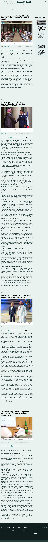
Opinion (15, 6)
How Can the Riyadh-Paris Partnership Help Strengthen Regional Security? (13, 104)
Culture (30, 6)
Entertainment (37, 6)
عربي (1, 1)
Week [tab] (46, 17)
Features (21, 7)
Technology (26, 7)
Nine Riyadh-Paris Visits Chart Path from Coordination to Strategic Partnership (41, 52)
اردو (9, 1)
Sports (34, 6)
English (4, 1)
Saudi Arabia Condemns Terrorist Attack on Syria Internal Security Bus (42, 28)
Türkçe (7, 1)
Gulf (5, 6)
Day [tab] (43, 17)
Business (27, 6)
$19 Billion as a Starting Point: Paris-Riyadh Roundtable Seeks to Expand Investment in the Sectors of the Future (25, 9)
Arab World (8, 6)
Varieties (23, 6)
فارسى (11, 1)
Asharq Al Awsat (6, 46)
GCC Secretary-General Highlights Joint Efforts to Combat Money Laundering (15, 413)
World (12, 6)
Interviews (19, 6)
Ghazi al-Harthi (3, 133)
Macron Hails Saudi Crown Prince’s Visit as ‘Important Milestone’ (16, 296)
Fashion (42, 6)
